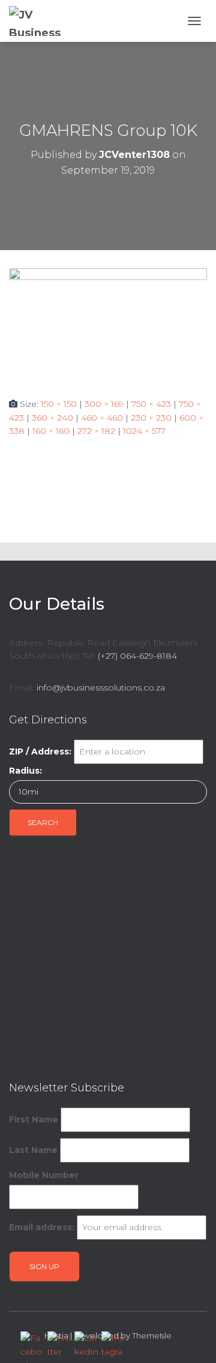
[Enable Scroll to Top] (192, 1339)
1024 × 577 (144, 430)
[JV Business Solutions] (40, 21)
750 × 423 (151, 403)
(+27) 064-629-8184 (137, 655)
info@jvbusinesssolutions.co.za (101, 687)
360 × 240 (52, 417)
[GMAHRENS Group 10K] (108, 323)
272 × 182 (96, 430)
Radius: (25, 770)
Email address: (41, 1227)
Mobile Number (44, 1175)
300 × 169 (104, 403)
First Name (33, 1119)
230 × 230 (151, 417)
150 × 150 (59, 403)
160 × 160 (51, 430)
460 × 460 (102, 417)
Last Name (33, 1150)
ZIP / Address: (40, 751)
